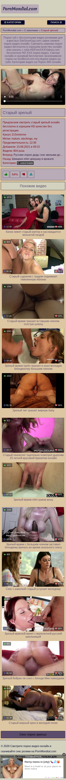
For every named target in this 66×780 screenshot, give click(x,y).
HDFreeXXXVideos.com (45, 49)
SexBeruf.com (25, 59)
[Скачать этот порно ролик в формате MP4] (31, 174)
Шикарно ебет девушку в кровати (33, 158)
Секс (22, 734)
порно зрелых (37, 734)
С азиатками (25, 163)
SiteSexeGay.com (30, 40)
